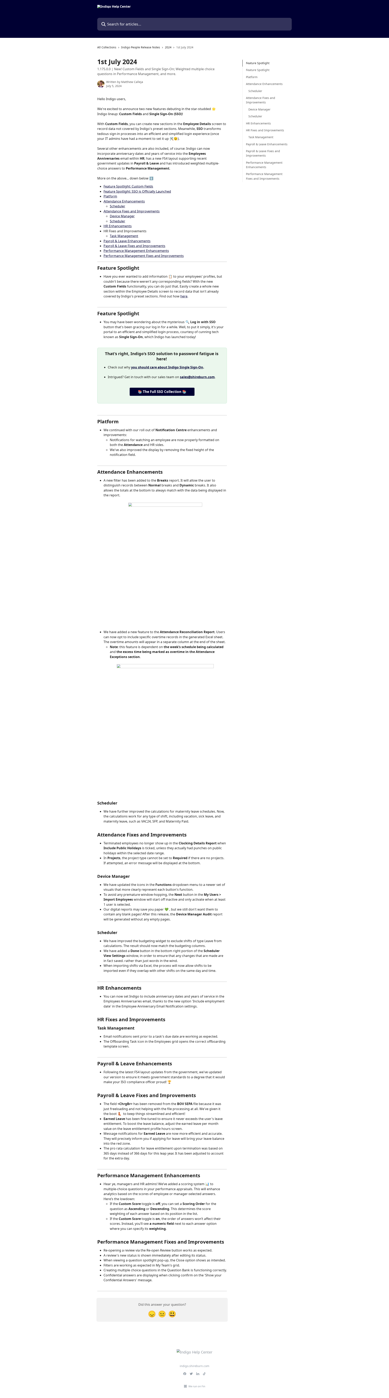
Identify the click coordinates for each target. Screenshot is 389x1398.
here (183, 296)
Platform (110, 196)
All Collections (106, 47)
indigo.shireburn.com (194, 1366)
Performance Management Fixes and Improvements (144, 256)
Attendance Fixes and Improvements (132, 211)
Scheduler (117, 206)
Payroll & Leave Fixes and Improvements (134, 246)
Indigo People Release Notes (140, 47)
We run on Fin (196, 1386)
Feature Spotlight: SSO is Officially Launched (137, 191)
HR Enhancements (118, 226)
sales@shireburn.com (197, 377)
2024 (168, 47)
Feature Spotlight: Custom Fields (128, 186)
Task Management (124, 236)
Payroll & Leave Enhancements (127, 241)
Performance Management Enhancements (136, 250)
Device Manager (122, 216)
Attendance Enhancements (124, 201)
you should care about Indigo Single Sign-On (167, 367)
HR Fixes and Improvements (265, 130)
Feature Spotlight (257, 63)
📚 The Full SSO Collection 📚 (162, 391)
